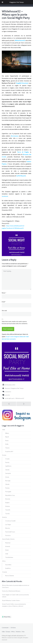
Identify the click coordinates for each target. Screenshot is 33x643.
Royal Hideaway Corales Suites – (11, 600)
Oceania (4, 572)
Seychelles (8, 564)
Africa (4, 561)
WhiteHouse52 (20, 40)
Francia (7, 462)
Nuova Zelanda (9, 575)
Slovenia (7, 499)
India (6, 553)
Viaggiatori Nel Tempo (16, 2)
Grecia (7, 477)
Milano (7, 433)
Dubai (7, 550)
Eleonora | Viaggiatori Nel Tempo (14, 388)
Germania (8, 473)
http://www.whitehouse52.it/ (15, 226)
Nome (4, 293)
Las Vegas (8, 524)
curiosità (7, 395)
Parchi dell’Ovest (10, 532)
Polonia (7, 488)
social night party (10, 398)
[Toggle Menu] (2, 2)
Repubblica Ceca (10, 495)
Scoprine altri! (9, 451)
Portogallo (8, 491)
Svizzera (7, 506)
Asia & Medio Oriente (8, 539)
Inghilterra (8, 466)
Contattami (5, 627)
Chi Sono (13, 627)
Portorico (8, 535)
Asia (23, 631)
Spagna (7, 502)
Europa (4, 455)
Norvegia (7, 480)
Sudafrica (8, 568)
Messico (7, 528)
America (4, 517)
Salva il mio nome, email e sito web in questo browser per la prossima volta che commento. (15, 322)
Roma (6, 440)
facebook (5, 196)
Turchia (7, 513)
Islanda (7, 469)
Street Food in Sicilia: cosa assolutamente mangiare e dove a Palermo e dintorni (14, 605)
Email (4, 301)
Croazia (7, 459)
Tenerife (7, 510)
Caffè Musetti (21, 176)
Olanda (7, 484)
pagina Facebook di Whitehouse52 (13, 228)
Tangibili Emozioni (22, 83)
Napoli (7, 437)
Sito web (4, 310)
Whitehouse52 (19, 398)
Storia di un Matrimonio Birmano (11, 591)
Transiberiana (9, 557)
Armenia (7, 546)
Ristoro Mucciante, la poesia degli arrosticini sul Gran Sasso (15, 586)
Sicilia (6, 444)
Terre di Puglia (23, 152)
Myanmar (7, 543)
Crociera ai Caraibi (10, 521)
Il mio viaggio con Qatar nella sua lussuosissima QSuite (15, 595)
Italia (3, 429)
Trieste (7, 448)
